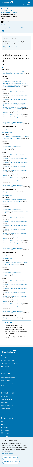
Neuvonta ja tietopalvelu (8, 377)
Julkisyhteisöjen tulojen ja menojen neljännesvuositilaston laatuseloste (13, 123)
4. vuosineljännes (7, 68)
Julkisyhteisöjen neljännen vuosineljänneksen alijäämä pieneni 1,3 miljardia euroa (15, 72)
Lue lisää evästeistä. (7, 453)
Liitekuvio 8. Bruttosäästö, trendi (12, 117)
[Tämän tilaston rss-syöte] (3, 31)
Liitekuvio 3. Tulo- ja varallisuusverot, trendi (15, 99)
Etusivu (3, 9)
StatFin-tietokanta (6, 397)
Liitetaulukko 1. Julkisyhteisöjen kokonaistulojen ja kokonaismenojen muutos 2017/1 (15, 273)
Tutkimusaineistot (6, 411)
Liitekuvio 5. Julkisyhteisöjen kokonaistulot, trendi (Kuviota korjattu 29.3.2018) (15, 108)
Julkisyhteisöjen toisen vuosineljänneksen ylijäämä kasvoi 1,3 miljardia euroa (14, 200)
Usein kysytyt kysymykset (8, 383)
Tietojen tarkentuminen (10, 129)
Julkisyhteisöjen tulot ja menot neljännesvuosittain (16, 28)
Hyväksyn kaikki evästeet (10, 457)
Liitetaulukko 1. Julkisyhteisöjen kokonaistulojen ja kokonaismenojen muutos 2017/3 (15, 147)
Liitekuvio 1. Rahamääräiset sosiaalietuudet (15, 92)
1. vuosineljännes (7, 258)
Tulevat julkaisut (5, 408)
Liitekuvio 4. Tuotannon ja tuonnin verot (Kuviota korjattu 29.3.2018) (14, 104)
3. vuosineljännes (7, 132)
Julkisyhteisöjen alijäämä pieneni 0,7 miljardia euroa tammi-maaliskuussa (15, 263)
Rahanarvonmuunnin (7, 405)
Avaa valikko (6, 22)
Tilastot (9, 9)
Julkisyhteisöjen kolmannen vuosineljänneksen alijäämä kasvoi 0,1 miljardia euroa (16, 137)
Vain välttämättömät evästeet (11, 461)
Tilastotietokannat (6, 399)
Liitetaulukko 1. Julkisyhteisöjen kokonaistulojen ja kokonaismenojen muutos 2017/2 (15, 210)
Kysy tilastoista (5, 380)
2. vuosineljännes (7, 195)
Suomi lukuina (5, 402)
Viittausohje (8, 322)
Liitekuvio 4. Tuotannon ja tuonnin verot (14, 166)
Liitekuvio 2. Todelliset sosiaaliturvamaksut (15, 95)
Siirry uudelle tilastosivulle (10, 47)
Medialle (3, 386)
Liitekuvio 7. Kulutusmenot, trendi (12, 115)
